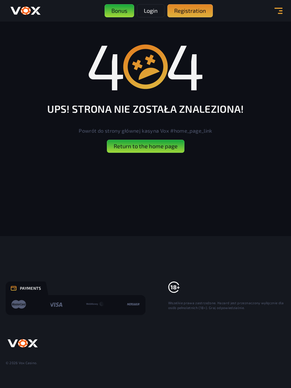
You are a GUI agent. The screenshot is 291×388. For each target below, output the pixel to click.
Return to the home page (146, 146)
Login (151, 10)
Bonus (119, 10)
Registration (190, 10)
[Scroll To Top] (274, 371)
